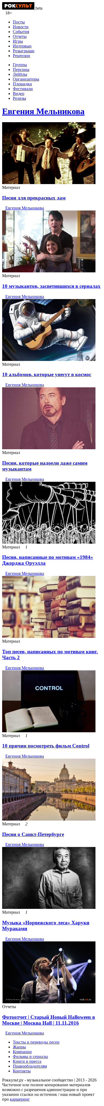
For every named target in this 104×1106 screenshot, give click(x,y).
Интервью (22, 46)
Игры (18, 41)
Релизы (19, 98)
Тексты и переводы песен (36, 1042)
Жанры (19, 1047)
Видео (18, 93)
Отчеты (20, 36)
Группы (20, 64)
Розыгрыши (23, 51)
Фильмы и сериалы (30, 1056)
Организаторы (26, 79)
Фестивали (23, 88)
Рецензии (21, 55)
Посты (19, 22)
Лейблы (20, 74)
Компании (22, 1051)
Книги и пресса (27, 1061)
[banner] (18, 8)
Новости (21, 27)
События (21, 31)
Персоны (21, 69)
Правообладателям (30, 1066)
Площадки (22, 84)
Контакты (22, 1071)
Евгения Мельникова (43, 111)
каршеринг (20, 1099)
